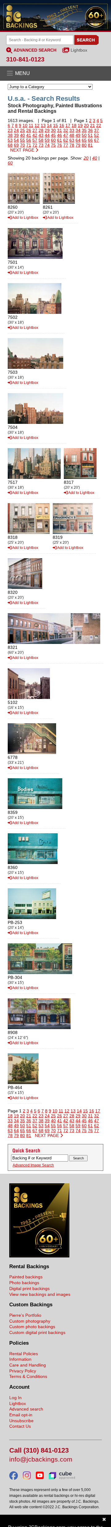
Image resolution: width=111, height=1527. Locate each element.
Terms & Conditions (28, 1376)
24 (16, 130)
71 (28, 145)
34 (78, 130)
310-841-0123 (25, 59)
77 (65, 145)
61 (59, 140)
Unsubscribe (21, 1420)
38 (10, 135)
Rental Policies (23, 1353)
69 (16, 145)
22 (98, 125)
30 (53, 130)
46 (59, 135)
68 (10, 145)
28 (41, 130)
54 (16, 140)
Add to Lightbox (24, 217)
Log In (15, 1397)
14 (49, 125)
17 (67, 125)
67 (96, 140)
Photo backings (24, 1282)
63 (71, 140)
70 (22, 145)
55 (22, 140)
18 (74, 125)
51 (90, 135)
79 (78, 145)
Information (20, 1359)
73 (41, 145)
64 (78, 140)
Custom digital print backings (37, 1332)
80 (84, 145)
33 (71, 130)
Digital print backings (29, 1288)
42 (34, 135)
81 (90, 145)
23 (10, 130)
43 (41, 135)
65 (84, 140)
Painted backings (26, 1276)
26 (28, 130)
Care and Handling (27, 1365)
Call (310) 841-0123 (39, 1451)
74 (47, 145)
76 (59, 145)
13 (43, 125)
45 (53, 135)
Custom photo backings (32, 1326)
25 (22, 130)
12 (37, 125)
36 (90, 130)
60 (53, 140)
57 (34, 140)
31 (59, 130)
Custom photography (29, 1321)
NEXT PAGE (22, 150)
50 (84, 135)
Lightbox (79, 50)
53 (10, 140)
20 (86, 125)
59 (47, 140)
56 (28, 140)
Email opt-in (20, 1414)
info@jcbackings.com (40, 1459)
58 (41, 140)
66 (90, 140)
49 (78, 135)
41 (28, 135)
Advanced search (26, 1409)
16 (61, 125)
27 (34, 130)
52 (96, 135)
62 (65, 140)
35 (84, 130)
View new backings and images (39, 1294)
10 (25, 125)
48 (71, 135)
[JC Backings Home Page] (39, 1255)
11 (31, 125)
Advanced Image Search (33, 1165)
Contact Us (20, 1426)
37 (96, 130)
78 (71, 145)
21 (92, 125)
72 (34, 145)
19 (80, 125)
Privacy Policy (22, 1370)
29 (47, 130)
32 (65, 130)
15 (55, 125)
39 (16, 135)
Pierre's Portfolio (25, 1315)
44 (47, 135)
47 (65, 135)
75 (53, 145)
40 (22, 135)
